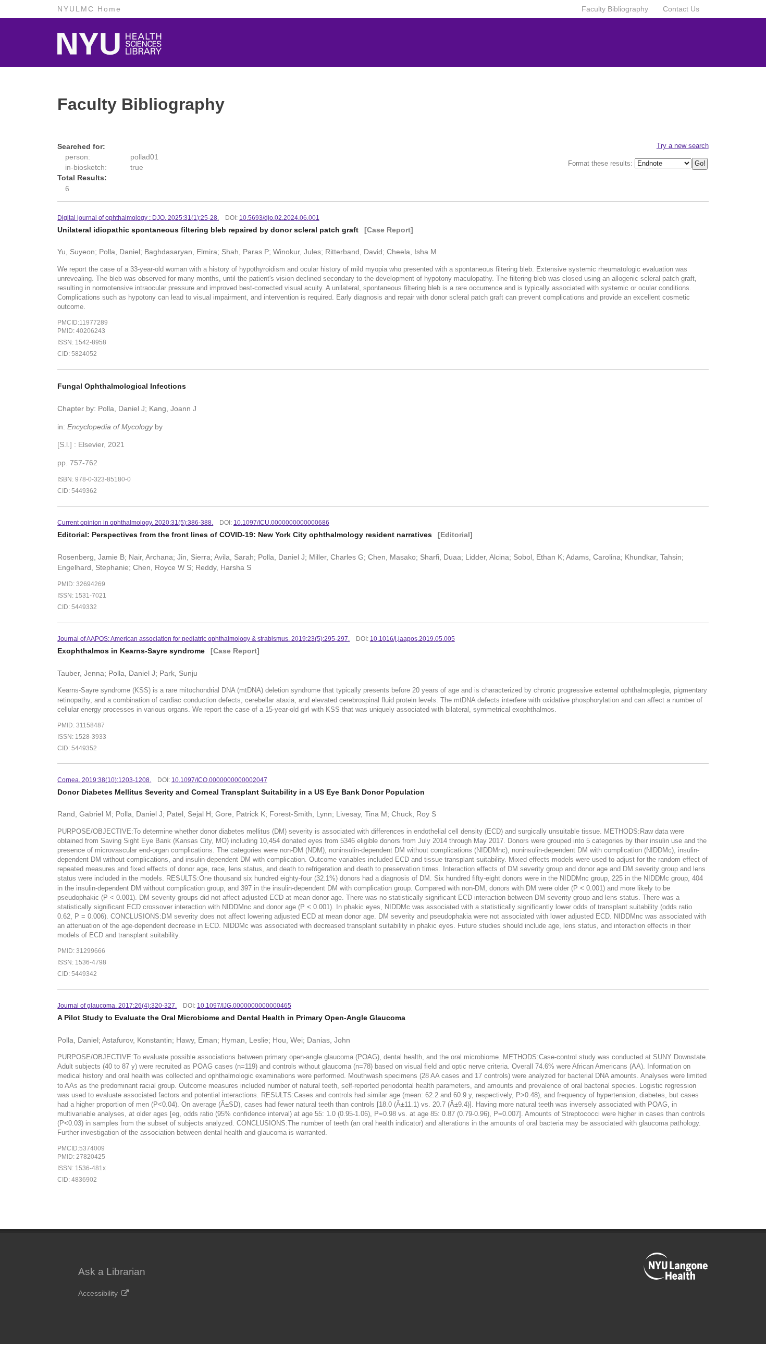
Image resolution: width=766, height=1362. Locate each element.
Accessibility (98, 1293)
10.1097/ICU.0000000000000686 (281, 522)
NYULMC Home (89, 9)
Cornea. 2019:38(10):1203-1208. (104, 780)
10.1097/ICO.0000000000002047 (219, 780)
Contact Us (681, 9)
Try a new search (683, 146)
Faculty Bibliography (615, 9)
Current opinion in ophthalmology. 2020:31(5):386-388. (135, 522)
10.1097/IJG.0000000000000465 (244, 1005)
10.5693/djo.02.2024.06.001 (279, 218)
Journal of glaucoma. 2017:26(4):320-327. (117, 1005)
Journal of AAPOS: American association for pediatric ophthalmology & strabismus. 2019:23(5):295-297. (203, 639)
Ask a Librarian (111, 1271)
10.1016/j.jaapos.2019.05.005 (412, 639)
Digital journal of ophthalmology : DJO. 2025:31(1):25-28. (138, 218)
